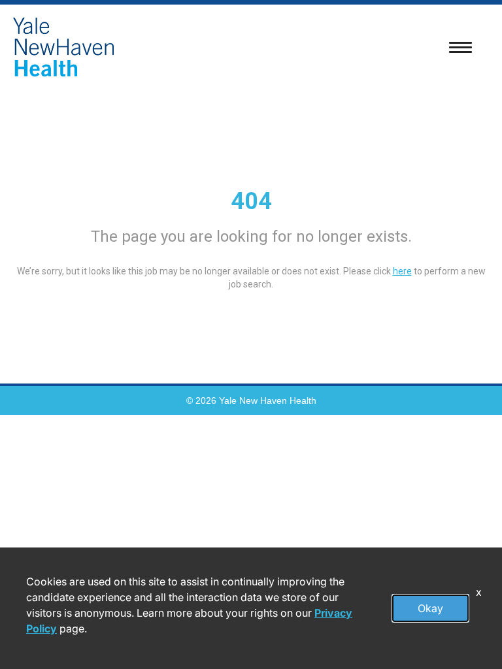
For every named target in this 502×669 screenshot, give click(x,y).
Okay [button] (430, 608)
